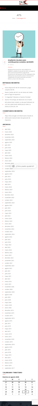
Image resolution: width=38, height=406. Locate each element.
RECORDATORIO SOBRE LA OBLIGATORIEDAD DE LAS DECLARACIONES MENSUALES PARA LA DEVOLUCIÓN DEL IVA (19, 104)
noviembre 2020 (9, 287)
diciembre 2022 (9, 226)
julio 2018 (7, 350)
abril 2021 (7, 279)
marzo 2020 (8, 305)
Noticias (12, 64)
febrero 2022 (8, 252)
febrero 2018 (8, 363)
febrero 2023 (8, 221)
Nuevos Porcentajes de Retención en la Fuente (18, 100)
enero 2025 (8, 161)
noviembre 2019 (9, 313)
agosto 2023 (8, 205)
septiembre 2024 (9, 171)
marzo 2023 (8, 218)
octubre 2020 (8, 289)
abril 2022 (7, 247)
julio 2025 (7, 145)
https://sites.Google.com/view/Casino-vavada (18, 116)
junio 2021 (8, 273)
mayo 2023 (8, 213)
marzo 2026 (8, 132)
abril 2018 (7, 357)
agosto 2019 (8, 321)
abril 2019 (7, 331)
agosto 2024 (8, 174)
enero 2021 (8, 284)
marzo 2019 (8, 334)
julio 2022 (7, 239)
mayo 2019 (8, 329)
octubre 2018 (8, 342)
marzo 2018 (8, 360)
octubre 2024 (8, 168)
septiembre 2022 (9, 234)
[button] (23, 166)
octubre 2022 (8, 231)
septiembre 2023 (9, 203)
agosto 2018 (8, 347)
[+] (19, 44)
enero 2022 (8, 255)
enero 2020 (8, 308)
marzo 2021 (8, 281)
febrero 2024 (8, 189)
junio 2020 (8, 300)
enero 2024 (8, 192)
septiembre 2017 (9, 368)
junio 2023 (8, 210)
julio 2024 (7, 176)
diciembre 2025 (9, 134)
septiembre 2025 (9, 140)
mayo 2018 (8, 355)
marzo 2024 (8, 187)
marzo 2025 (8, 155)
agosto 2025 (8, 142)
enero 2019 (8, 336)
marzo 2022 (8, 250)
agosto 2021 (8, 268)
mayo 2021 (8, 276)
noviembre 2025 (9, 137)
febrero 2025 (8, 158)
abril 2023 (7, 216)
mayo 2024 (8, 182)
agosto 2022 (8, 237)
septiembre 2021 (9, 266)
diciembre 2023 (9, 195)
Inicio (13, 18)
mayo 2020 (8, 302)
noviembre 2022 (9, 229)
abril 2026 (7, 129)
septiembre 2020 (9, 292)
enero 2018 (8, 365)
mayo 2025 (8, 150)
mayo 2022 (8, 245)
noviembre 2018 (9, 339)
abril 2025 (7, 153)
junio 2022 (8, 242)
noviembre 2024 (9, 166)
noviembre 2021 (9, 260)
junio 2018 (8, 352)
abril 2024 (7, 184)
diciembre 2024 (9, 163)
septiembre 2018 (9, 344)
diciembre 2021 (9, 258)
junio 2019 (8, 326)
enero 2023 (8, 224)
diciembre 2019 (9, 310)
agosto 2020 (8, 294)
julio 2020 (7, 297)
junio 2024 (8, 179)
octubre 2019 (8, 315)
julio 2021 (7, 271)
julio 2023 (7, 208)
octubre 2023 (8, 200)
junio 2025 (8, 147)
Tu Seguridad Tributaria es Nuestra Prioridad (17, 97)
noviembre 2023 (9, 197)
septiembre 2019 (9, 318)
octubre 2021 (8, 263)
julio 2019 (7, 323)
